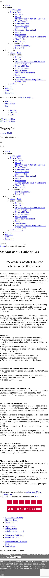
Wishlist (8, 101)
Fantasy (18, 32)
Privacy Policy (11, 529)
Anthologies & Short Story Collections (30, 37)
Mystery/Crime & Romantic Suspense (30, 19)
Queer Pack (19, 48)
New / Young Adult (23, 21)
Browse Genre (16, 12)
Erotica (18, 16)
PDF (36, 496)
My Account (10, 104)
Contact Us (9, 93)
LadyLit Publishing (22, 46)
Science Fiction (21, 28)
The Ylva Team (11, 520)
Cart (6, 106)
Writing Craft (20, 41)
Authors (8, 86)
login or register (26, 97)
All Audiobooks (16, 84)
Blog (7, 91)
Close (2, 575)
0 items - (6, 133)
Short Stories (20, 39)
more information (7, 557)
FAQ (7, 544)
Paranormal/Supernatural (25, 73)
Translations (10, 546)
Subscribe (9, 88)
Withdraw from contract (14, 531)
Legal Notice (10, 526)
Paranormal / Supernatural (25, 30)
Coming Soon (15, 10)
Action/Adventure (22, 25)
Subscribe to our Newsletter (16, 542)
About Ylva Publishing (14, 518)
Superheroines (20, 34)
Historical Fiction (22, 23)
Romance (19, 14)
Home (7, 5)
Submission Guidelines (14, 535)
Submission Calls (12, 537)
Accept (17, 557)
